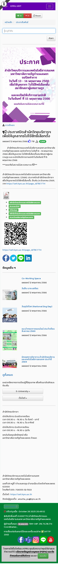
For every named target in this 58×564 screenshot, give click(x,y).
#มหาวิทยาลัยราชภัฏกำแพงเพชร (21, 217)
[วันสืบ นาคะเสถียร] (9, 294)
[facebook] (6, 258)
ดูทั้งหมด (7, 375)
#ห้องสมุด (13, 210)
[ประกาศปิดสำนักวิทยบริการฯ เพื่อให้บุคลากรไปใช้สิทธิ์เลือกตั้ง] (29, 84)
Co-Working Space (31, 278)
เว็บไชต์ (22, 398)
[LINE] (21, 258)
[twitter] (13, 258)
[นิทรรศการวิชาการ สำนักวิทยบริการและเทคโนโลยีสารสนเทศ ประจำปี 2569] (9, 363)
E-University (22, 391)
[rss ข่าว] (5, 511)
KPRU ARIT (15, 6)
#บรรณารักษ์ (14, 206)
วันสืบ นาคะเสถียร (30, 288)
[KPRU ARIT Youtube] (50, 539)
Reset (38, 15)
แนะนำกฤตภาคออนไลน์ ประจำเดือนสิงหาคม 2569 (38, 330)
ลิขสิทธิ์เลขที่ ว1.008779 (17, 516)
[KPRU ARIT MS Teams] (28, 539)
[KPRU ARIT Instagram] (35, 539)
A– (28, 15)
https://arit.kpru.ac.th (21, 494)
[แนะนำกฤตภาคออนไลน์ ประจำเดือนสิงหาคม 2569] (9, 340)
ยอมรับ (43, 556)
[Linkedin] (28, 258)
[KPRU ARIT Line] (43, 539)
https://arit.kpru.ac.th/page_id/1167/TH (25, 183)
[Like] (29, 141)
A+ (20, 15)
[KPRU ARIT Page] (20, 539)
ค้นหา (51, 38)
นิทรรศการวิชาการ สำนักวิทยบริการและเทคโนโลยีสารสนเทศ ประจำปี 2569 (38, 359)
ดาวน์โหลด (10, 125)
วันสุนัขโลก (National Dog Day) (37, 306)
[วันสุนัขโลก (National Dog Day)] (9, 314)
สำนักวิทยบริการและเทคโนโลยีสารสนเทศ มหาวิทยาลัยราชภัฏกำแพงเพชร (27, 518)
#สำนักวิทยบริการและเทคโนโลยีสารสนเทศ (25, 202)
